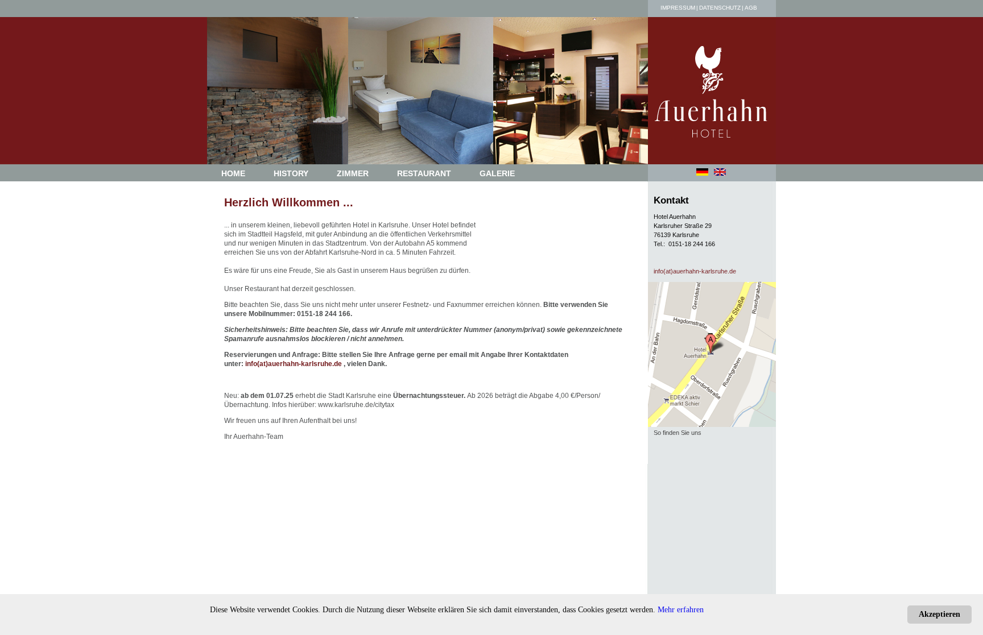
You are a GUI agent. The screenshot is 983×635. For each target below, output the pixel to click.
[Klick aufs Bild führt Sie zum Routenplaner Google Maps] (715, 422)
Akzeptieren (939, 614)
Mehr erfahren (681, 609)
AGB (751, 8)
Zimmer (353, 173)
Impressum (677, 8)
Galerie (497, 173)
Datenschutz (720, 8)
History (291, 173)
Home (233, 173)
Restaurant (424, 173)
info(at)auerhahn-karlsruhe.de (293, 364)
